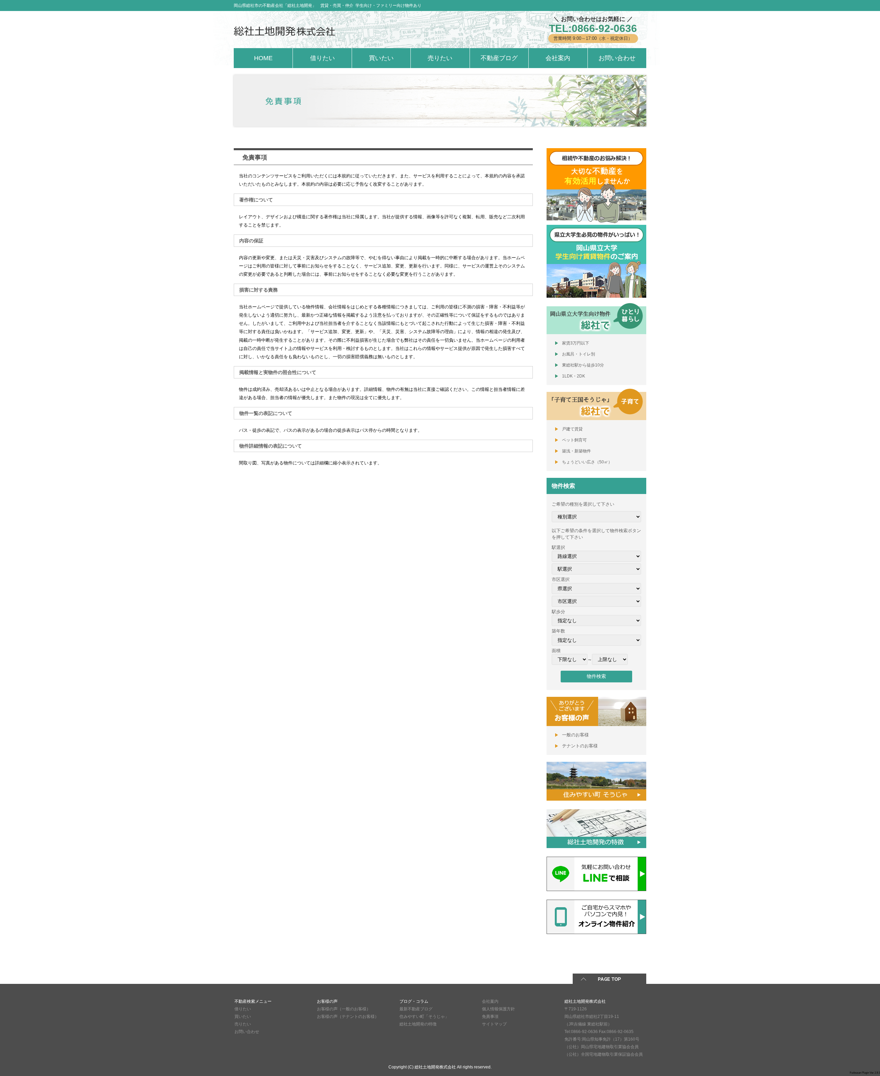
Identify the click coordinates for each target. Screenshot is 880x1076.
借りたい (322, 58)
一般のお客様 (575, 734)
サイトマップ (494, 1024)
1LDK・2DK (573, 376)
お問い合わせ (617, 58)
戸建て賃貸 (572, 429)
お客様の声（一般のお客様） (344, 1009)
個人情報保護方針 (498, 1009)
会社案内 (558, 58)
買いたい (381, 58)
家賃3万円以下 (575, 343)
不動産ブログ (499, 58)
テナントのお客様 (580, 745)
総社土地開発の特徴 (418, 1024)
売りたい (440, 58)
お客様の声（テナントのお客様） (348, 1016)
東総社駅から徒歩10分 (583, 365)
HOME (263, 58)
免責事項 (490, 1016)
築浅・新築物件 (576, 451)
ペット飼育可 (574, 440)
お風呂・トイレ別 (578, 354)
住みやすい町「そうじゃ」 (424, 1016)
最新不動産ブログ (415, 1009)
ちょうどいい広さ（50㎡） (587, 462)
